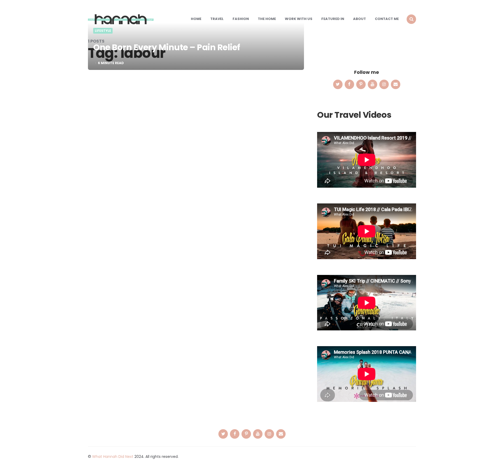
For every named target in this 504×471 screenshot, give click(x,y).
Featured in (332, 18)
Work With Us (298, 18)
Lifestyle (103, 31)
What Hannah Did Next (112, 456)
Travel (217, 18)
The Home (267, 18)
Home (196, 18)
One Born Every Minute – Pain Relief (166, 47)
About (359, 18)
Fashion (241, 18)
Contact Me (387, 18)
